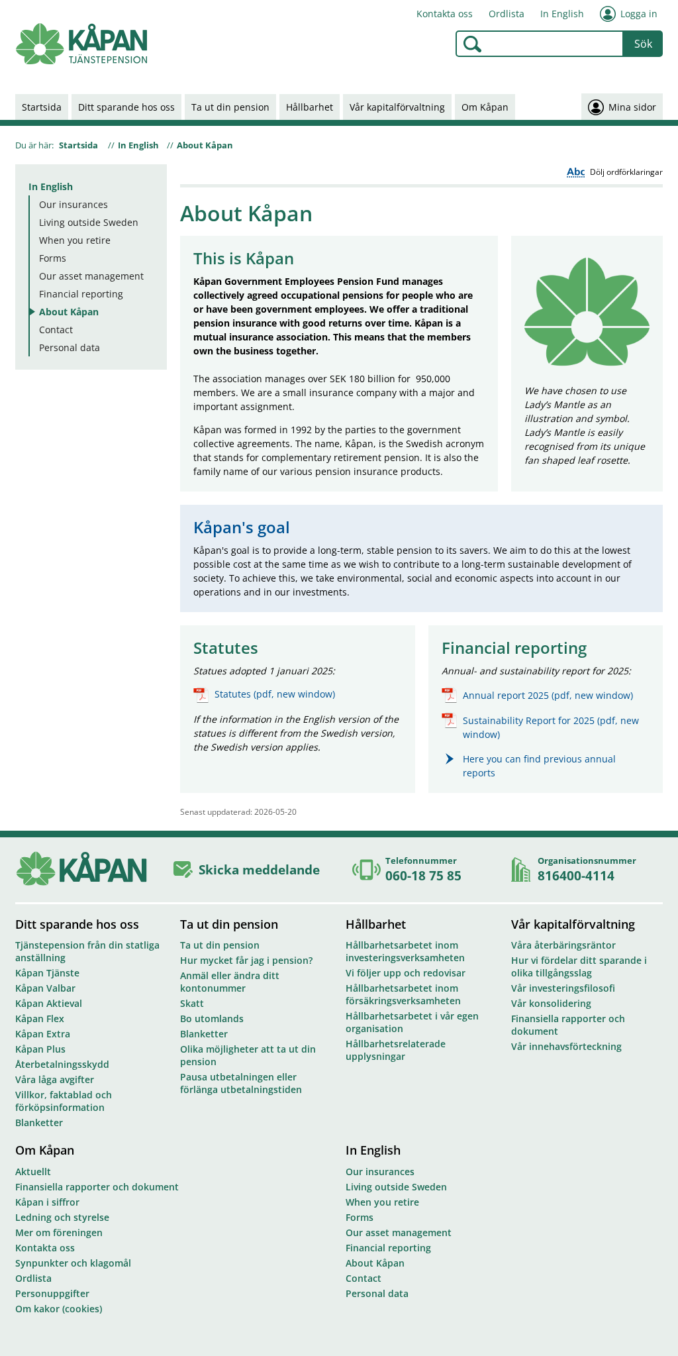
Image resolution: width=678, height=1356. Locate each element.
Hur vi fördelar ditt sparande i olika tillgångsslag (579, 966)
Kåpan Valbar (45, 988)
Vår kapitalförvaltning (397, 107)
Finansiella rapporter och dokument (568, 1024)
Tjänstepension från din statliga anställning (87, 951)
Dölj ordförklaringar (626, 172)
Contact (56, 329)
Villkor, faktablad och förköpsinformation (63, 1101)
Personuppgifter (52, 1293)
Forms (52, 258)
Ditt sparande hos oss (126, 107)
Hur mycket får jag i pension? (246, 960)
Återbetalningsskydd (62, 1064)
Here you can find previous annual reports (539, 766)
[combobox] (540, 43)
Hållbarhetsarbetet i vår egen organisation (412, 1022)
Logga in (638, 13)
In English (562, 13)
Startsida (42, 107)
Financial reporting (81, 293)
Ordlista (506, 13)
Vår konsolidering (551, 1003)
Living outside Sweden (88, 222)
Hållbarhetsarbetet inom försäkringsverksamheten (403, 994)
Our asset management (91, 276)
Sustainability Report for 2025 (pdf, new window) (551, 727)
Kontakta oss (444, 13)
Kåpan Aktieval (48, 1003)
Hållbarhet (309, 107)
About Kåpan (205, 145)
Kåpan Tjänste (47, 972)
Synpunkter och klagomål (73, 1263)
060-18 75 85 (423, 875)
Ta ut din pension (230, 107)
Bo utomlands (212, 1018)
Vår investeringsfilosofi (563, 988)
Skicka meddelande (259, 869)
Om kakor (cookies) (58, 1308)
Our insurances (73, 204)
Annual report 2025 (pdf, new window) (548, 695)
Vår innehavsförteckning (566, 1046)
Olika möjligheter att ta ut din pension (248, 1055)
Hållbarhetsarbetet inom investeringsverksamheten (405, 951)
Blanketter (39, 1122)
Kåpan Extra (42, 1033)
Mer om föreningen (59, 1232)
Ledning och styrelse (62, 1217)
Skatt (192, 1003)
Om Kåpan (484, 107)
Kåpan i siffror (47, 1202)
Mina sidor (632, 107)
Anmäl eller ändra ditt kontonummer (229, 981)
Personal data (69, 347)
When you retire (75, 240)
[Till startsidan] (81, 44)
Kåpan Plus (40, 1049)
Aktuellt (33, 1171)
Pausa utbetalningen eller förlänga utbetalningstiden (241, 1083)
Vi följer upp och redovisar (405, 972)
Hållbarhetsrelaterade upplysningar (396, 1050)
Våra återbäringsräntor (563, 945)
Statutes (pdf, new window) (275, 694)
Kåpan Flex (39, 1018)
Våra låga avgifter (54, 1079)
